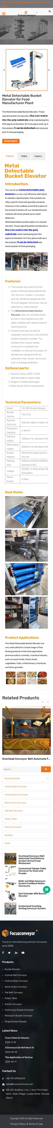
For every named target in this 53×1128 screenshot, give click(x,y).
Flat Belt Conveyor (14, 810)
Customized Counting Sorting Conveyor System (32, 907)
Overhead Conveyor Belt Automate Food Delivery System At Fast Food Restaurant (26, 758)
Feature (10, 156)
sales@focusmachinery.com (19, 1084)
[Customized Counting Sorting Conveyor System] (10, 908)
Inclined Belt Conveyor (16, 786)
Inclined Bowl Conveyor (16, 794)
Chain (7, 843)
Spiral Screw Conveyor (16, 802)
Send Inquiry (10, 141)
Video (24, 156)
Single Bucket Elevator (16, 1021)
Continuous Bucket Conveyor (19, 1010)
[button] (26, 778)
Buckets (9, 835)
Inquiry (38, 156)
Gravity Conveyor (13, 827)
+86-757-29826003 (15, 1078)
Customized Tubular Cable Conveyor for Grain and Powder (32, 871)
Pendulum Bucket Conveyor (18, 1015)
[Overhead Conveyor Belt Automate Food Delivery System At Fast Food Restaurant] (26, 730)
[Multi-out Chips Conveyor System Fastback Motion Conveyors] (10, 883)
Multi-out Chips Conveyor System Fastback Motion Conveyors (32, 883)
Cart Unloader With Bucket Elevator (32, 894)
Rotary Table (11, 819)
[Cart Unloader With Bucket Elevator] (10, 896)
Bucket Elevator (12, 778)
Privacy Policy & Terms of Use (26, 1124)
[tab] (26, 778)
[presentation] (4, 70)
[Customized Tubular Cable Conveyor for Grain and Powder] (10, 871)
